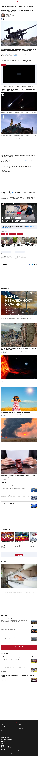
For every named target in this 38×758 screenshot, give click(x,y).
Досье (2, 728)
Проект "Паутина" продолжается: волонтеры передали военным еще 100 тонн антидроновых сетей (21, 543)
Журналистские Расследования (6, 739)
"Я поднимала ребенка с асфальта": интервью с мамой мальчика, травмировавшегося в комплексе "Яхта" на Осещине (19, 590)
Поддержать (20, 555)
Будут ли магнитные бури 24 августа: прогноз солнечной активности (15, 381)
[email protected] (10, 753)
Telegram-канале (27, 201)
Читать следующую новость (19, 251)
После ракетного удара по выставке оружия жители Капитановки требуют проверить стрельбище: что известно (18, 349)
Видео (20, 724)
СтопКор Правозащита (5, 737)
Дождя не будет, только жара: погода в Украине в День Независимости (15, 412)
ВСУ (7, 233)
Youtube (34, 226)
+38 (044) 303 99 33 (19, 648)
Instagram (6, 227)
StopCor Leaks (4, 653)
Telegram (27, 226)
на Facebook (6, 54)
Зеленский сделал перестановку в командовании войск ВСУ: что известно (20, 255)
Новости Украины (7, 3)
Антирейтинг (21, 730)
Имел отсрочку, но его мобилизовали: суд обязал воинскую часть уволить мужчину (18, 475)
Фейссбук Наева (7, 231)
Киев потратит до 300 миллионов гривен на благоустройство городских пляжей (6, 255)
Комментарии (5, 264)
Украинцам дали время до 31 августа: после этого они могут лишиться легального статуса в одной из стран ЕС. (18, 486)
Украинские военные (12, 233)
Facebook (33, 201)
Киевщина (3, 233)
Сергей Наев (14, 55)
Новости (2, 726)
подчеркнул (12, 192)
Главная (2, 3)
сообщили (27, 160)
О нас (2, 735)
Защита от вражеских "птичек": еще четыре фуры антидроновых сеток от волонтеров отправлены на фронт (7, 544)
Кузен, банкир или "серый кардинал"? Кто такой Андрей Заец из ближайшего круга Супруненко (18, 676)
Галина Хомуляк (8, 14)
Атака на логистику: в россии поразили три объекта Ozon (12, 444)
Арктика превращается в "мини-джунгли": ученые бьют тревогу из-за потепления (18, 618)
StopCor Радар (3, 730)
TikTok (9, 227)
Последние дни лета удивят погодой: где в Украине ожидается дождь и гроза (17, 495)
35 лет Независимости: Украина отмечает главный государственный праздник (17, 317)
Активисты (3, 741)
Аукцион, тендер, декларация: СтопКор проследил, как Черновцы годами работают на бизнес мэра (18, 627)
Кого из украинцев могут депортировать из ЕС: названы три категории (15, 503)
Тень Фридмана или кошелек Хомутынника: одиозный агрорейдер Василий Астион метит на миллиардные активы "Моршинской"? (18, 657)
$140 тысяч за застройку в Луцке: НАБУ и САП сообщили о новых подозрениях (17, 636)
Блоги (20, 726)
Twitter (3, 227)
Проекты (2, 724)
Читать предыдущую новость (6, 251)
